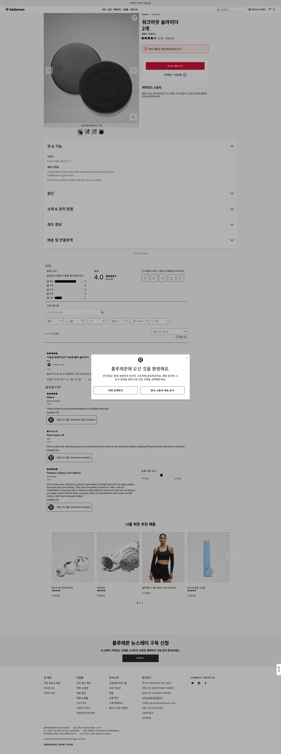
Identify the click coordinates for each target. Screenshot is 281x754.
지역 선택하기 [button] (115, 390)
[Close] (188, 357)
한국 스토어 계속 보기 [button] (162, 390)
